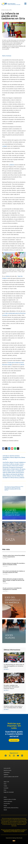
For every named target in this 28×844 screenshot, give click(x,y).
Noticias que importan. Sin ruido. (14, 725)
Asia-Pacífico (6, 462)
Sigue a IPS (6, 781)
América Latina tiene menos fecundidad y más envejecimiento (14, 556)
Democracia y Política (17, 465)
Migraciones (17, 457)
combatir (4, 146)
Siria (22, 476)
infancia (5, 471)
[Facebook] (5, 755)
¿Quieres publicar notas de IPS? (11, 776)
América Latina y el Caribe (10, 799)
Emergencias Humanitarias (16, 467)
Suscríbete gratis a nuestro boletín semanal (14, 733)
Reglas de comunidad (9, 792)
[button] (3, 448)
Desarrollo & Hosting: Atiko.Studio (14, 838)
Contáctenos (7, 772)
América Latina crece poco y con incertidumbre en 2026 (13, 706)
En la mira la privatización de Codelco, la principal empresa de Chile (14, 571)
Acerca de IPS (7, 768)
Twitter (5, 785)
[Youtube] (18, 755)
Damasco (9, 465)
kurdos (13, 471)
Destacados (6, 467)
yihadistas (21, 477)
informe (8, 276)
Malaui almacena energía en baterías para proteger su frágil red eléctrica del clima (13, 580)
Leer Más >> (5, 558)
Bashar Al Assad (14, 462)
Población (8, 476)
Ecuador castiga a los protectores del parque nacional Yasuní (11, 687)
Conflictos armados (14, 464)
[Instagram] (14, 755)
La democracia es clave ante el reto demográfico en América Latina (14, 666)
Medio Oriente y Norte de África (16, 472)
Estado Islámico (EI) (16, 469)
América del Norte (8, 801)
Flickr (5, 790)
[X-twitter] (10, 755)
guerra (23, 469)
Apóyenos (6, 774)
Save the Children (16, 476)
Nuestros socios (7, 770)
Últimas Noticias (14, 477)
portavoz (11, 164)
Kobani (9, 471)
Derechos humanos (14, 455)
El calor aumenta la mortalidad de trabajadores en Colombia (12, 588)
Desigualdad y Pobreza (8, 457)
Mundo (5, 809)
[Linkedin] (22, 755)
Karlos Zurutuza (6, 55)
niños (4, 474)
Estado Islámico (7, 469)
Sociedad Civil (6, 477)
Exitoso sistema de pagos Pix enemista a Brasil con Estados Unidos (14, 564)
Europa (5, 805)
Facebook (6, 788)
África (5, 797)
